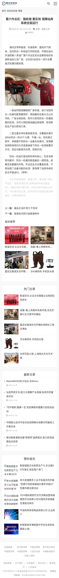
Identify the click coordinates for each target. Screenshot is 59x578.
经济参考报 (22, 547)
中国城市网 (9, 551)
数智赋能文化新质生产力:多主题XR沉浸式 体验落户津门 (37, 467)
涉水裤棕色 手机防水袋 (42, 271)
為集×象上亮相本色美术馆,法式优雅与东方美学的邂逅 (37, 312)
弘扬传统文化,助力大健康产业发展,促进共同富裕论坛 (29, 394)
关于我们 (19, 563)
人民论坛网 (35, 551)
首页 (4, 11)
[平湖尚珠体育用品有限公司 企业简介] (11, 514)
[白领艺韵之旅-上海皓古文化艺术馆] (11, 358)
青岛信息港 (25, 3)
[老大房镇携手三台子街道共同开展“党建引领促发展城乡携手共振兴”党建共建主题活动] (11, 484)
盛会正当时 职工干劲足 (26, 208)
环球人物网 (29, 556)
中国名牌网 (35, 547)
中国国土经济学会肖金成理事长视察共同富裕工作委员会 (30, 424)
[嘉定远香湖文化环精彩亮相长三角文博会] (16, 260)
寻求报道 (30, 563)
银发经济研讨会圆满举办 (26, 213)
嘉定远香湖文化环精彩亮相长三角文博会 (25, 271)
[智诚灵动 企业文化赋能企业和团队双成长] (16, 235)
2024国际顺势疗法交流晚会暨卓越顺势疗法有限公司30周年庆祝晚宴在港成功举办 (37, 499)
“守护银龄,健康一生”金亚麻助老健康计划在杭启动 (30, 409)
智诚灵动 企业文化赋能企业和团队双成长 (26, 247)
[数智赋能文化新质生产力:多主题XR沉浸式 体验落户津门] (11, 469)
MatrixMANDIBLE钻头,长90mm (22, 381)
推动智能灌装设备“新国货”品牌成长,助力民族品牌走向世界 (30, 439)
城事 (20, 11)
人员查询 (32, 567)
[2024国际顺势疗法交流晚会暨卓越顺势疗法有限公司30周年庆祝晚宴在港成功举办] (11, 499)
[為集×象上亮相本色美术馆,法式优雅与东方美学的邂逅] (42, 235)
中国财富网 (22, 551)
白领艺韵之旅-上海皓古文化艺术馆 (36, 356)
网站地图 (8, 563)
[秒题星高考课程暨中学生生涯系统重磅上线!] (11, 529)
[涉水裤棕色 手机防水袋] (42, 260)
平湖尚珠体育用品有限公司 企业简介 (37, 512)
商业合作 (42, 563)
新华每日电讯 (49, 547)
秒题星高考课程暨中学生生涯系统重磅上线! (37, 527)
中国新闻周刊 (49, 551)
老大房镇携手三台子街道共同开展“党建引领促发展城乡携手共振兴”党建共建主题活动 (37, 484)
